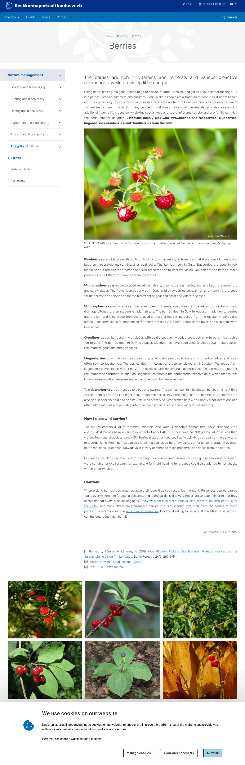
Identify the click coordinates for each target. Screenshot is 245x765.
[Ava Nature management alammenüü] (60, 75)
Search (231, 17)
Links (189, 4)
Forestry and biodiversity (28, 87)
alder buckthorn (165, 501)
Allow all (213, 753)
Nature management (25, 75)
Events (31, 17)
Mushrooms (18, 180)
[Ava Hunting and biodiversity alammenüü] (60, 99)
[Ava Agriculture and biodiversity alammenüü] (60, 123)
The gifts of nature (25, 146)
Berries (16, 158)
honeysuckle (186, 501)
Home (109, 36)
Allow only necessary (178, 753)
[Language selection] (239, 4)
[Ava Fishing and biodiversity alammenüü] (60, 111)
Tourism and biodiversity (28, 134)
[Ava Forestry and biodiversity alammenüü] (60, 87)
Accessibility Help (214, 4)
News (46, 17)
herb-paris (220, 501)
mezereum (204, 501)
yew (150, 501)
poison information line (142, 511)
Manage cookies (139, 753)
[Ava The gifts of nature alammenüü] (60, 147)
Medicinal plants (20, 169)
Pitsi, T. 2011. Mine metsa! (106, 567)
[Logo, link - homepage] (43, 6)
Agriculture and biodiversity (30, 122)
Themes (10, 17)
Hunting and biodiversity (28, 99)
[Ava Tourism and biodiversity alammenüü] (60, 135)
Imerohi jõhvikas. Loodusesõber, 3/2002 (116, 562)
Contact (62, 17)
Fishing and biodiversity (27, 111)
